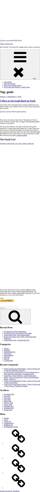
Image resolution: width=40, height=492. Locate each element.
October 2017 (8, 410)
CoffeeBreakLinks (9, 352)
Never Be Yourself (9, 84)
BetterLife (7, 350)
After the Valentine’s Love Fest (15, 370)
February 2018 (8, 403)
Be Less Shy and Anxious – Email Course (17, 87)
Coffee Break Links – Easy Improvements (17, 335)
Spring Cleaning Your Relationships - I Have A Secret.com (22, 369)
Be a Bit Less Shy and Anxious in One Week (18, 333)
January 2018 (8, 405)
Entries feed (7, 421)
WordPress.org (8, 425)
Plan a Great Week (11, 382)
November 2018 (9, 394)
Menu (34, 78)
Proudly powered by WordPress (10, 491)
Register (6, 418)
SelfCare (6, 359)
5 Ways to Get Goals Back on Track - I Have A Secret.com (22, 381)
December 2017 (9, 406)
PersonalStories (8, 355)
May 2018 (7, 398)
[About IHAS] (18, 443)
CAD (1, 298)
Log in (6, 420)
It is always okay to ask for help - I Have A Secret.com (20, 372)
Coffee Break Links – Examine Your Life (16, 340)
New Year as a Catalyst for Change (16, 386)
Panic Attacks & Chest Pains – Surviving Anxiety (19, 374)
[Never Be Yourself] (18, 458)
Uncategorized (8, 360)
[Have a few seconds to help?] (18, 473)
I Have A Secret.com (6, 44)
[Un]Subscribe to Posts (11, 427)
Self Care (7, 357)
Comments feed (8, 423)
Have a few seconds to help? (12, 85)
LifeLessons (7, 353)
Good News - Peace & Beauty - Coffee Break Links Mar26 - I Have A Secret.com (20, 376)
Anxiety (6, 348)
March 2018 (7, 401)
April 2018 (7, 399)
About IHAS (8, 82)
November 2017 (9, 408)
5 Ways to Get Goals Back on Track (17, 101)
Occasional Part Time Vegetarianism (15, 331)
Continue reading (21, 135)
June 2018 (7, 396)
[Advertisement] (20, 20)
